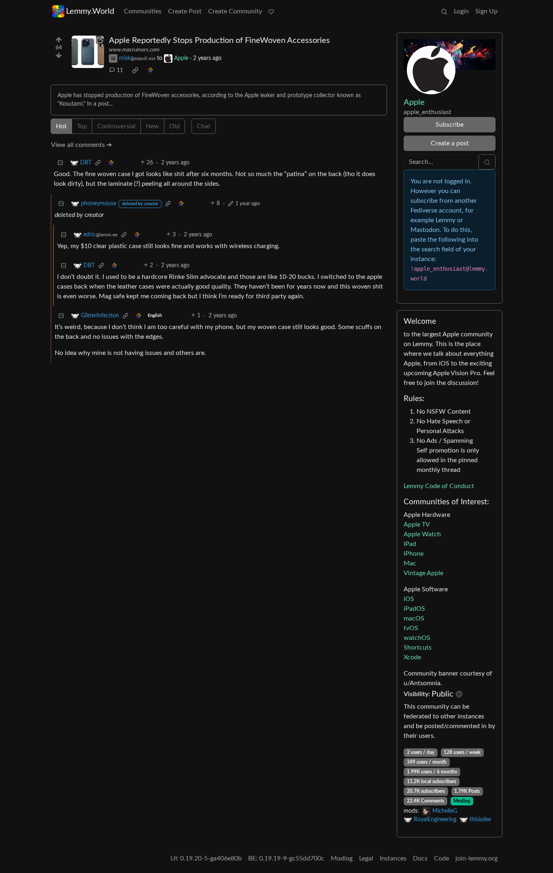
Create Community (235, 11)
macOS (414, 618)
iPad (410, 544)
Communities (143, 11)
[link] (135, 70)
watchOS (417, 638)
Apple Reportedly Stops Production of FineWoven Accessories (219, 40)
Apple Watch (422, 534)
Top (82, 126)
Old (174, 126)
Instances (393, 858)
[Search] (444, 11)
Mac (410, 563)
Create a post (450, 143)
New (152, 126)
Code (441, 858)
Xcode (412, 657)
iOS (409, 599)
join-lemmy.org (476, 858)
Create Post (185, 11)
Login (461, 11)
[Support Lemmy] (271, 11)
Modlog (461, 801)
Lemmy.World (90, 11)
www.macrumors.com (134, 50)
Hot (61, 126)
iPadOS (414, 608)
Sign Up (486, 11)
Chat (204, 126)
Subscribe (450, 124)
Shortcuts (418, 647)
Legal (366, 858)
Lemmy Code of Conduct (439, 486)
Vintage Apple (423, 573)
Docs (420, 858)
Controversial (116, 126)
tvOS (411, 628)
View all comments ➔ (81, 145)
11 (120, 70)
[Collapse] (60, 163)
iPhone (413, 553)
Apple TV (417, 524)
